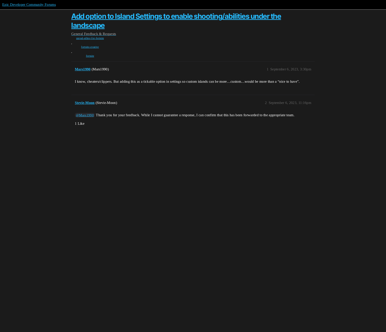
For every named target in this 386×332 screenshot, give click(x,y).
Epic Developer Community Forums (29, 4)
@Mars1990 (85, 115)
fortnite (90, 55)
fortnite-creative (90, 47)
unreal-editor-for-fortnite (90, 38)
